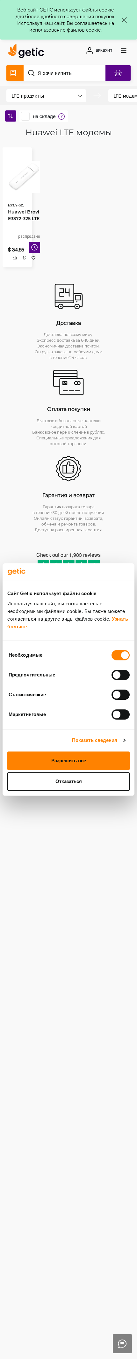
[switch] (121, 675)
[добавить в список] (31, 265)
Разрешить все (68, 760)
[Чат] (122, 1343)
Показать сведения (95, 740)
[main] (27, 52)
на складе (44, 116)
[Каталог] (15, 73)
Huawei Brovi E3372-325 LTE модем (21, 216)
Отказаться (68, 781)
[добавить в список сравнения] (12, 265)
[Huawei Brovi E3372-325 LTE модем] (22, 174)
